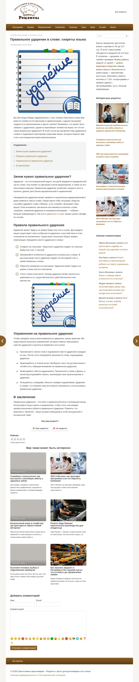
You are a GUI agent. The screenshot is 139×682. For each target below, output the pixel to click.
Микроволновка (44, 27)
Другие (113, 27)
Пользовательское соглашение (52, 675)
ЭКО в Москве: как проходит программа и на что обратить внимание (65, 478)
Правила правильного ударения (31, 156)
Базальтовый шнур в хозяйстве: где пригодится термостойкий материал (27, 525)
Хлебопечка (60, 27)
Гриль (83, 27)
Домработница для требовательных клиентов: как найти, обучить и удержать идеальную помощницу (112, 128)
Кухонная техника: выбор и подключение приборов (24, 569)
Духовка (30, 27)
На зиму (102, 27)
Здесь (115, 86)
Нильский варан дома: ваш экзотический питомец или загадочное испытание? (112, 290)
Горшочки (73, 27)
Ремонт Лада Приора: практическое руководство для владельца (66, 525)
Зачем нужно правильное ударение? (34, 151)
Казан (92, 27)
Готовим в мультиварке (19, 35)
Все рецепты (121, 12)
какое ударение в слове (52, 214)
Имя (12, 600)
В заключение (23, 165)
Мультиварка (17, 27)
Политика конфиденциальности (23, 675)
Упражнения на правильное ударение (34, 161)
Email (38, 600)
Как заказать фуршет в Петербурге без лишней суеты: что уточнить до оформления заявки (66, 571)
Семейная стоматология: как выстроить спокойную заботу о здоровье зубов (26, 478)
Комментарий (17, 609)
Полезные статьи (35, 35)
